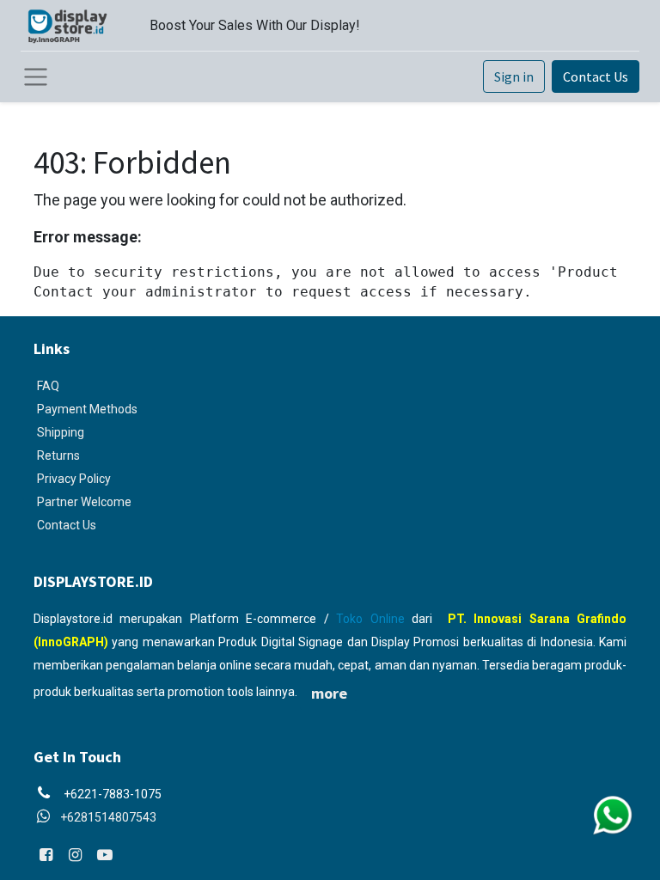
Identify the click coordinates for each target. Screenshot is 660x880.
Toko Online (370, 619)
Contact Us (595, 76)
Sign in (514, 76)
